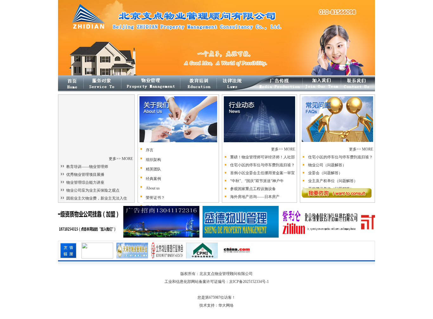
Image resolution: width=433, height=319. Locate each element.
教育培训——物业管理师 (87, 166)
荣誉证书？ (155, 197)
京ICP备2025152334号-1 (249, 281)
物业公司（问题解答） (327, 159)
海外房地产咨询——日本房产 (255, 197)
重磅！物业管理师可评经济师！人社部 (262, 157)
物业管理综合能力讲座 (85, 182)
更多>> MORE (121, 158)
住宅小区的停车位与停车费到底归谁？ (262, 165)
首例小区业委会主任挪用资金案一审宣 (262, 173)
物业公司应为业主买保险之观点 (93, 190)
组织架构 (153, 159)
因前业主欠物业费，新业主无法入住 (96, 198)
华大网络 (226, 305)
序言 (149, 150)
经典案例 (153, 178)
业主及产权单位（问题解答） (333, 175)
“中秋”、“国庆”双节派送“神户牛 (257, 181)
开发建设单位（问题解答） (331, 183)
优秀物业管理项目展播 (85, 174)
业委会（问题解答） (325, 167)
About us (153, 188)
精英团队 (153, 169)
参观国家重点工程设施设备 (253, 189)
